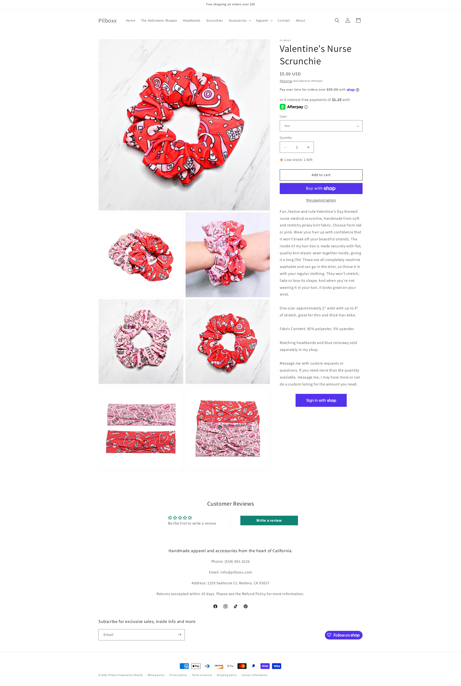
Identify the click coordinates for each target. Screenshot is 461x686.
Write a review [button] (269, 520)
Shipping (286, 81)
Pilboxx (113, 675)
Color (283, 116)
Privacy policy (178, 675)
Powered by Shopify (130, 675)
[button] (239, 20)
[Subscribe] (179, 634)
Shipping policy (227, 675)
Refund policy (156, 675)
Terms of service (202, 675)
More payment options (321, 200)
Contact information (254, 675)
